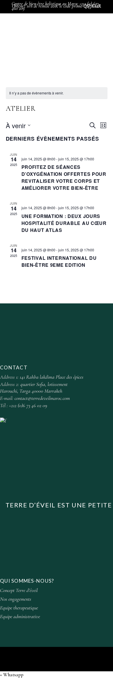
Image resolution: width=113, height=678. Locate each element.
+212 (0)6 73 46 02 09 (28, 405)
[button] (11, 675)
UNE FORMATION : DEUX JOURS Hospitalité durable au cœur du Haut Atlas (64, 223)
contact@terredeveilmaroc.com (42, 398)
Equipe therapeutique (19, 607)
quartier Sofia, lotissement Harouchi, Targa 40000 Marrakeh (34, 387)
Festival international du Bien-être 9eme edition (59, 261)
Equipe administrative (20, 616)
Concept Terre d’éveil (19, 590)
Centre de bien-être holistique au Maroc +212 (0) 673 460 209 (55, 6)
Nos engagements (15, 599)
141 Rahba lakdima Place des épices (51, 377)
